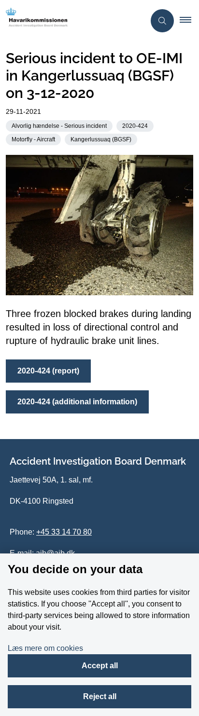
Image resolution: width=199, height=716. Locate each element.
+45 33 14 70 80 (64, 532)
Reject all (99, 696)
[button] (189, 21)
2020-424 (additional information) (77, 402)
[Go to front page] (72, 21)
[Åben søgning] (162, 20)
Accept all (100, 665)
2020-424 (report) (48, 371)
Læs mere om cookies (45, 648)
